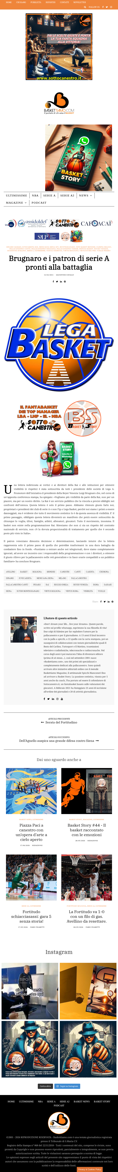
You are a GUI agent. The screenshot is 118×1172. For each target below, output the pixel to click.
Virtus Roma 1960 (88, 251)
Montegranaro (67, 247)
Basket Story (75, 819)
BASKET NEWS (82, 1101)
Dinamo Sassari (13, 247)
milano (62, 578)
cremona (104, 572)
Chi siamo (21, 2)
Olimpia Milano (103, 247)
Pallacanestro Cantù (20, 249)
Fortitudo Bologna (76, 906)
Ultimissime (16, 195)
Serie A (49, 195)
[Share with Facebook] (53, 281)
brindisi (51, 572)
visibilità (88, 591)
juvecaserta (25, 578)
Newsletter (79, 2)
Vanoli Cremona (54, 251)
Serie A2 (67, 195)
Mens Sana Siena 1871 (49, 247)
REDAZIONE (37, 845)
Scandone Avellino (16, 251)
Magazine (14, 202)
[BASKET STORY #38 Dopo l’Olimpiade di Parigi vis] (88, 991)
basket (23, 572)
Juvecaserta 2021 (30, 247)
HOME (11, 1101)
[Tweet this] (57, 281)
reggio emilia (61, 585)
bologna (37, 572)
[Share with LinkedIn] (61, 281)
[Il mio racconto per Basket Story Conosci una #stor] (30, 1049)
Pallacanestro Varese (67, 249)
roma (96, 585)
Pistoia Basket (86, 249)
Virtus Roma (72, 591)
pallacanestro (79, 578)
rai (47, 585)
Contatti (64, 2)
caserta (90, 572)
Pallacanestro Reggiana (43, 249)
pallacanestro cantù (17, 585)
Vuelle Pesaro (104, 251)
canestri (64, 572)
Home (9, 2)
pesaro (37, 585)
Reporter (50, 2)
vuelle (101, 591)
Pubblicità (36, 2)
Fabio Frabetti (37, 927)
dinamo (10, 578)
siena (9, 591)
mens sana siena (45, 578)
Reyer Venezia (101, 249)
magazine (87, 819)
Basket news (25, 819)
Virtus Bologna (71, 251)
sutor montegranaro (28, 591)
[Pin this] (65, 281)
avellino (10, 572)
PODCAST (39, 202)
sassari (108, 585)
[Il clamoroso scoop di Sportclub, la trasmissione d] (30, 991)
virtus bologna (52, 591)
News (83, 195)
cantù (78, 572)
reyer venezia (80, 585)
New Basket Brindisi (85, 247)
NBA (35, 195)
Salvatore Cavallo (65, 275)
